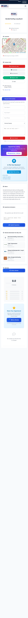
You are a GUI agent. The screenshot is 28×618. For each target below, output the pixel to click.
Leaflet (17, 52)
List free (24, 2)
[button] (14, 44)
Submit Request (15, 138)
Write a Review (14, 270)
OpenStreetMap (23, 52)
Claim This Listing (14, 172)
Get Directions (15, 73)
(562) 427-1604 (7, 89)
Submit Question (15, 225)
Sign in (19, 1)
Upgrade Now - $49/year (14, 153)
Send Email (15, 69)
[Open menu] (25, 6)
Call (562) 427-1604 (14, 66)
